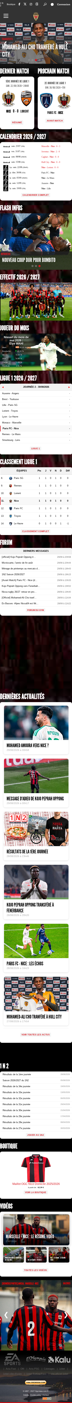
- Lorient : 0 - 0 (49, 167)
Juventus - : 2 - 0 (50, 151)
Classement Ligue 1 (18, 462)
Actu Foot (11, 1368)
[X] (25, 4)
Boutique (11, 4)
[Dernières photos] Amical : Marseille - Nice (20, 1283)
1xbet (62, 1368)
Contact (46, 1395)
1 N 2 (1, 4)
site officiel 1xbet (59, 1374)
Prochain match (53, 71)
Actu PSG (34, 1368)
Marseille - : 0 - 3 (50, 146)
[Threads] (36, 4)
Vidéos (6, 1206)
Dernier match (14, 71)
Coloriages (49, 1368)
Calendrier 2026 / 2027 (23, 137)
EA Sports (13, 1359)
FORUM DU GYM (35, 610)
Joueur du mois (14, 328)
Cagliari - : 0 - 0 (50, 157)
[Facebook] (19, 4)
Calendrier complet (36, 195)
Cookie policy (35, 1395)
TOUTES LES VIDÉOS (35, 1270)
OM (22, 1368)
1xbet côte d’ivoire (12, 1374)
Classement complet (35, 531)
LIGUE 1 (35, 448)
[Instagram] (31, 4)
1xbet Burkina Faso (36, 1374)
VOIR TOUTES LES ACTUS (35, 1034)
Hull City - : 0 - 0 (50, 162)
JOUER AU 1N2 (35, 1135)
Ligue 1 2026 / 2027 (18, 378)
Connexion (63, 4)
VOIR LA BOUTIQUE (35, 1192)
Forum (6, 542)
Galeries (66, 1283)
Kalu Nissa (59, 1359)
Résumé (17, 122)
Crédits (26, 1395)
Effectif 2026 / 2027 (19, 277)
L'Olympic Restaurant (36, 1359)
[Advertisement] (36, 655)
